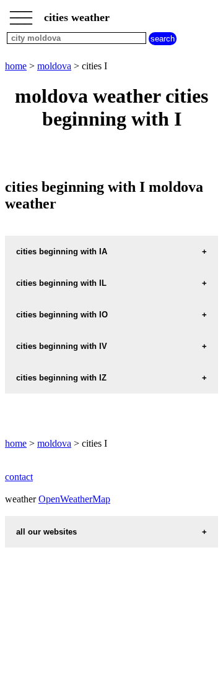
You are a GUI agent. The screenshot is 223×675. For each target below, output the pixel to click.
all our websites (46, 531)
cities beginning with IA (61, 251)
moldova (54, 66)
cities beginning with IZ (61, 377)
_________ (21, 13)
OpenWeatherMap (74, 499)
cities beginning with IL (61, 283)
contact (19, 476)
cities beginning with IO (62, 314)
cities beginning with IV (61, 346)
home (16, 66)
